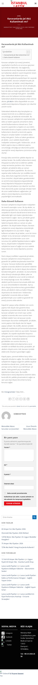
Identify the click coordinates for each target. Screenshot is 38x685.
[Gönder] (34, 517)
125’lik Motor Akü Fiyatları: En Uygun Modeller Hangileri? (19, 538)
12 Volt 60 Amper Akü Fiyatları (13, 559)
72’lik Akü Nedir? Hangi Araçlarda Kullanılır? (18, 547)
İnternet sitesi (9, 484)
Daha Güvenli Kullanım (12, 57)
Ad (5, 465)
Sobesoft (6, 673)
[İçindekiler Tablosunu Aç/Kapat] (27, 52)
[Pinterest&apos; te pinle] (24, 399)
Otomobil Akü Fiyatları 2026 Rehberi (15, 533)
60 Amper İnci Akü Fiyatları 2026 (14, 529)
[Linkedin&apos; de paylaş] (28, 399)
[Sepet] (35, 3)
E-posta (7, 474)
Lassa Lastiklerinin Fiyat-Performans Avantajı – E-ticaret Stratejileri (18, 596)
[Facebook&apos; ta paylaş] (13, 399)
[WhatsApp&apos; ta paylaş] (10, 399)
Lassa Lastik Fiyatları (9, 566)
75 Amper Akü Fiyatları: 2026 (12, 543)
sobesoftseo (8, 27)
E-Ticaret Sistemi (17, 673)
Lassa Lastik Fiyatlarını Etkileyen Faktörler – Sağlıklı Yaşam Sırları (19, 587)
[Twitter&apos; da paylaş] (17, 399)
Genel (19, 16)
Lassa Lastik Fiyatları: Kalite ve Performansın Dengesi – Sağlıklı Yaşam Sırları (19, 578)
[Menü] (3, 3)
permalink (33, 406)
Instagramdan (10, 392)
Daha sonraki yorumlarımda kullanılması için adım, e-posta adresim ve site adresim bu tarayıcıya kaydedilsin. (19, 496)
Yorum (7, 447)
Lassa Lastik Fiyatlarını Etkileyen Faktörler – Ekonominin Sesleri (18, 568)
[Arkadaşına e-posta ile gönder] (20, 399)
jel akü (9, 101)
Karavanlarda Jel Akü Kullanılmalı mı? (16, 55)
